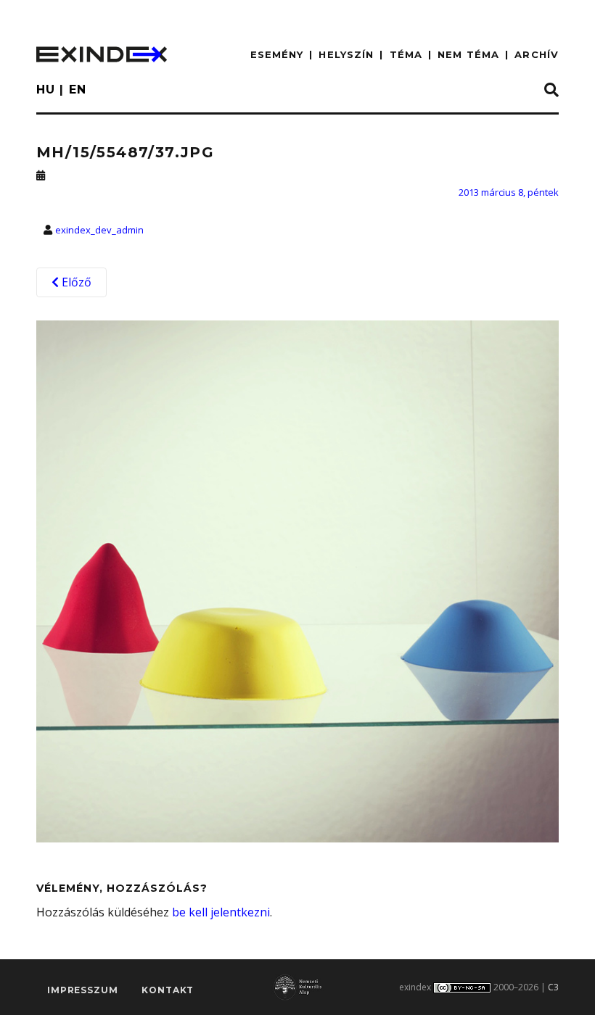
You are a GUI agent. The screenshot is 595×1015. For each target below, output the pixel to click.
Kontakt (167, 990)
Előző (75, 282)
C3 (553, 987)
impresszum (82, 990)
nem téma (468, 54)
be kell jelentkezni (221, 912)
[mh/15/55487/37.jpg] (297, 580)
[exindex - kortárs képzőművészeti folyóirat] (101, 54)
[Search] (551, 91)
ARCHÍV (536, 54)
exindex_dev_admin (99, 229)
